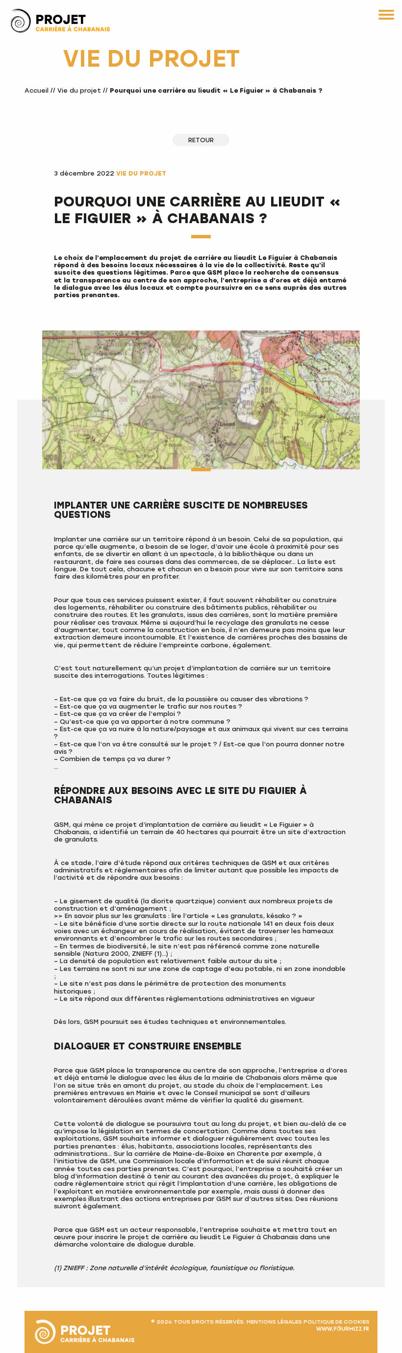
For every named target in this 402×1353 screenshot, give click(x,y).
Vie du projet (79, 90)
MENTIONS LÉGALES (274, 1321)
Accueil (37, 90)
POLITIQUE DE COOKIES (336, 1321)
